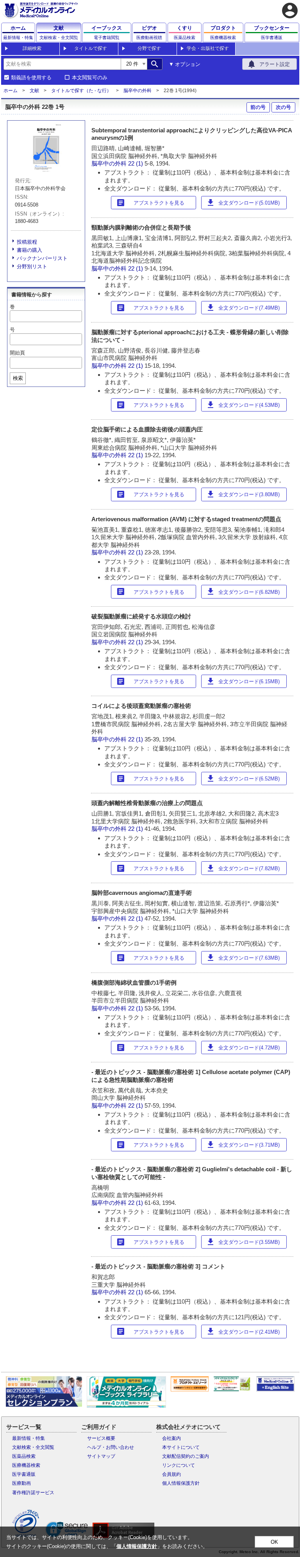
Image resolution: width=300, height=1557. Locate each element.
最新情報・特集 (28, 1438)
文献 (34, 90)
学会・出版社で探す (208, 48)
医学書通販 (24, 1474)
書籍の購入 (29, 250)
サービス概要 (101, 1438)
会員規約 (171, 1474)
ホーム (11, 90)
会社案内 (171, 1438)
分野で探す (149, 48)
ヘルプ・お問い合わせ (110, 1447)
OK (274, 1542)
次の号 (283, 107)
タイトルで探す (90, 48)
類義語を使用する (31, 77)
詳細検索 (32, 48)
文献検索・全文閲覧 (33, 1447)
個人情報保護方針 (181, 1483)
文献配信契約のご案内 (185, 1456)
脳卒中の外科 (137, 90)
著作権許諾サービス (33, 1492)
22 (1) (136, 163)
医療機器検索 (26, 1465)
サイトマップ (101, 1456)
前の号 (258, 107)
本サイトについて (181, 1447)
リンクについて (178, 1465)
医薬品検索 (24, 1456)
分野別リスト (32, 266)
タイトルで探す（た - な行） (81, 90)
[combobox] (62, 64)
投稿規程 (27, 242)
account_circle (289, 10)
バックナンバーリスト (42, 258)
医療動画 (21, 1483)
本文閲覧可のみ (89, 77)
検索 (18, 378)
